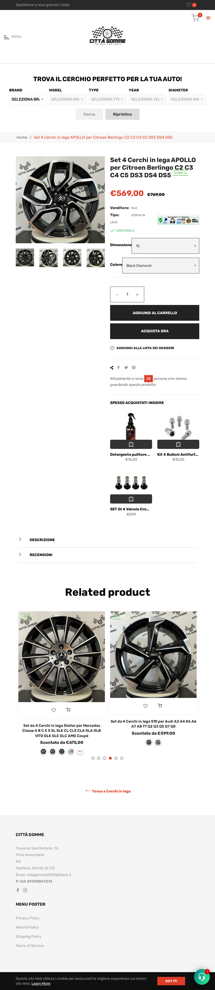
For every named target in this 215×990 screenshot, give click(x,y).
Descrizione (42, 540)
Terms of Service (30, 946)
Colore (116, 264)
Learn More (40, 983)
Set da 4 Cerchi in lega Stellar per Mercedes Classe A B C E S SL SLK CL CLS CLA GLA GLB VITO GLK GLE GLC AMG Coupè (61, 730)
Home (22, 137)
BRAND (15, 90)
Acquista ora (155, 331)
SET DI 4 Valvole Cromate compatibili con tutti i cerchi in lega (131, 509)
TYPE (94, 90)
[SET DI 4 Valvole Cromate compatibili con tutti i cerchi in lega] (131, 483)
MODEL (55, 90)
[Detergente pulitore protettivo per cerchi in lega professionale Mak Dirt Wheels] (131, 428)
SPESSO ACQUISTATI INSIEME (137, 403)
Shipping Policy (28, 936)
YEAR (134, 90)
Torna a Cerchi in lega (111, 791)
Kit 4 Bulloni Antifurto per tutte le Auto (178, 454)
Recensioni (40, 555)
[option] (62, 685)
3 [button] (104, 758)
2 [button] (98, 758)
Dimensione (121, 245)
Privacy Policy (28, 918)
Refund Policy (27, 927)
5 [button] (116, 758)
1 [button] (93, 758)
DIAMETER (178, 90)
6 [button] (121, 758)
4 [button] (110, 758)
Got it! (171, 981)
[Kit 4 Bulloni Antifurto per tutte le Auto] (178, 428)
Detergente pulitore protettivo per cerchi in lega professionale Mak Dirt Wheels (131, 454)
